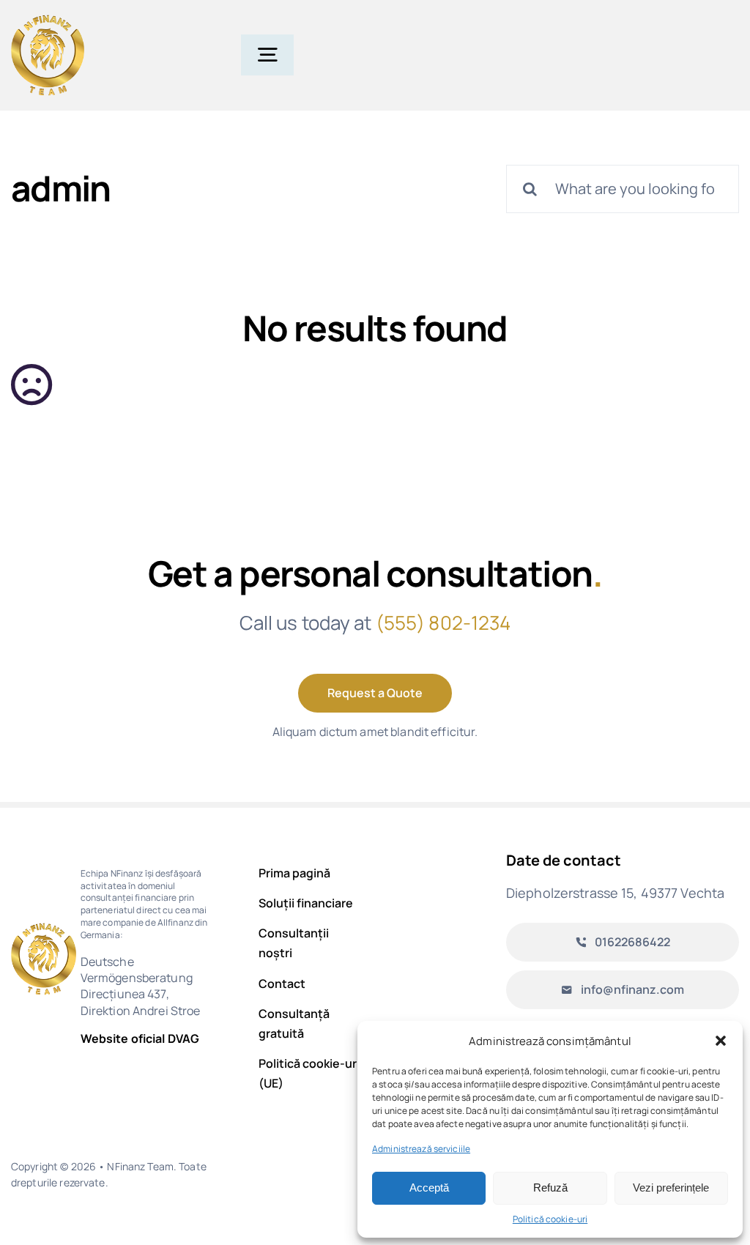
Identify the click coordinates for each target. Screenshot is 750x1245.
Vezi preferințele (671, 1187)
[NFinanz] (47, 20)
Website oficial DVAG (140, 1038)
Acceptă (429, 1187)
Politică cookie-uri (550, 1219)
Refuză (550, 1187)
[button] (720, 1040)
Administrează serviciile (421, 1148)
